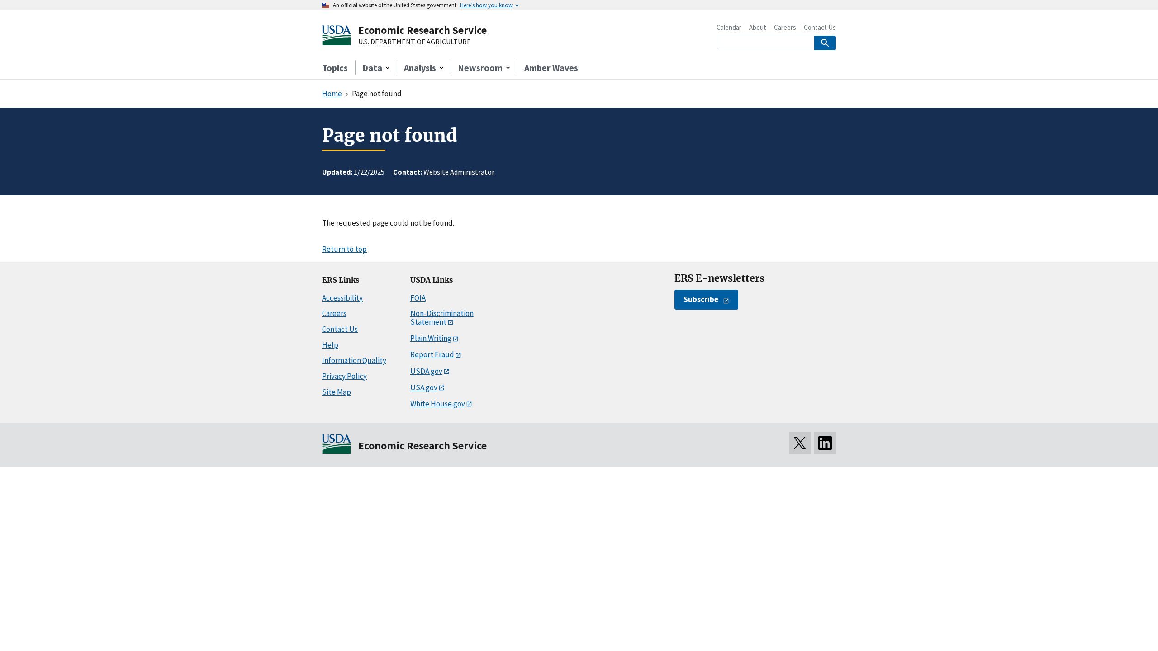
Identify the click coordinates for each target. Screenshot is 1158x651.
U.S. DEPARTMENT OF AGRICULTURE (414, 42)
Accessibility (342, 298)
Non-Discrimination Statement (442, 317)
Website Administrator (458, 171)
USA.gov (423, 387)
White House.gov (437, 404)
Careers (785, 27)
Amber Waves (551, 67)
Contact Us (820, 27)
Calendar (729, 27)
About (757, 27)
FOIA (418, 298)
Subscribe (700, 299)
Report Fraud (432, 354)
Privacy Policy (344, 376)
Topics (335, 67)
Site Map (336, 392)
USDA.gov (426, 371)
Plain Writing (430, 338)
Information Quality (354, 360)
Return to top (344, 249)
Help (330, 345)
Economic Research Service (422, 30)
